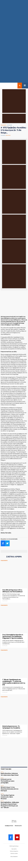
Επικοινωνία (18, 825)
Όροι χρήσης (14, 848)
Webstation (15, 856)
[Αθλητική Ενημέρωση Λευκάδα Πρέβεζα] (1, 85)
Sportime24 (8, 135)
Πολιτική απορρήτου (14, 851)
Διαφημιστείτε (9, 825)
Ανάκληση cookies (14, 853)
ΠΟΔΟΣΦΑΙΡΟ (3, 125)
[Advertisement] (14, 303)
